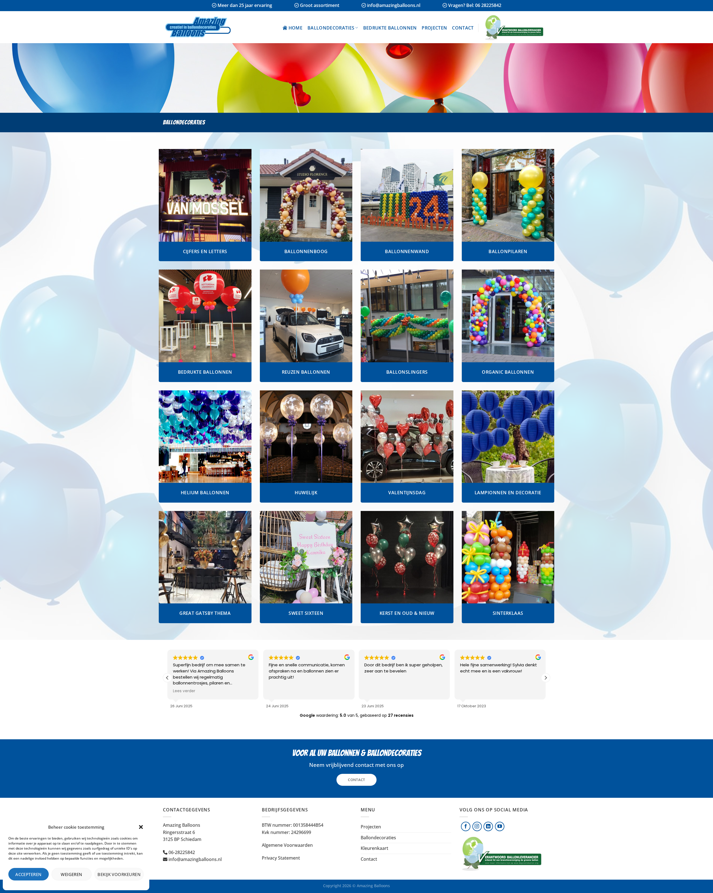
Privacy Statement (281, 858)
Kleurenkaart (374, 848)
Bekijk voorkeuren (119, 874)
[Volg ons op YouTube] (499, 826)
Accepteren (28, 874)
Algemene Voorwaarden (287, 845)
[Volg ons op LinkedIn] (488, 826)
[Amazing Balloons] (200, 27)
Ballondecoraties (330, 28)
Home (295, 28)
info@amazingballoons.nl (195, 859)
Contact (462, 28)
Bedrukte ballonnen (390, 28)
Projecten (434, 28)
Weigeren (71, 874)
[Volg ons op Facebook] (465, 826)
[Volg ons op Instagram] (477, 826)
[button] (141, 827)
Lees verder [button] (184, 691)
